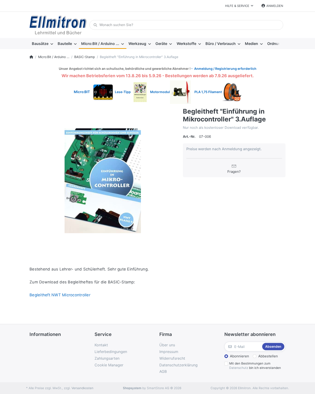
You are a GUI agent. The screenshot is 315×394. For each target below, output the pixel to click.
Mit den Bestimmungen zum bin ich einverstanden (255, 366)
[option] (103, 181)
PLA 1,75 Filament (208, 92)
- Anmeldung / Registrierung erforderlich (223, 69)
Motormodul (159, 92)
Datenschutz (238, 368)
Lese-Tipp (124, 92)
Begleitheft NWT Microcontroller (60, 295)
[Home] (31, 57)
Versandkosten (82, 388)
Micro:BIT (82, 92)
